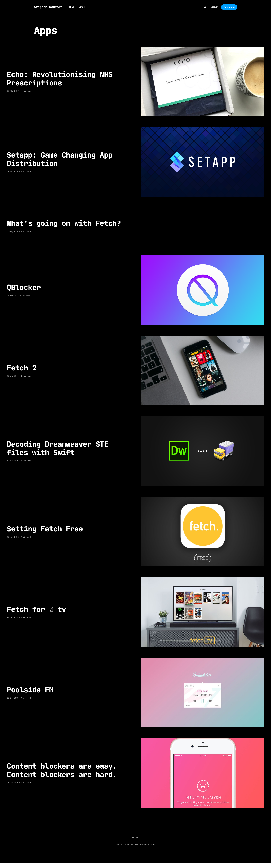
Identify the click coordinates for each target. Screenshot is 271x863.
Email (82, 7)
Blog (71, 7)
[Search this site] (205, 7)
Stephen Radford (48, 7)
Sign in (214, 7)
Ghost (154, 844)
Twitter (135, 837)
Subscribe (229, 7)
